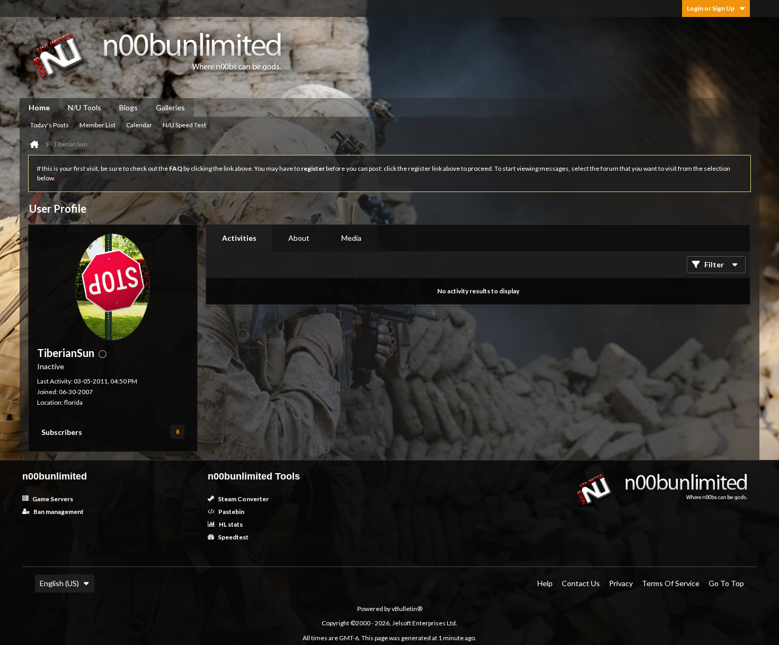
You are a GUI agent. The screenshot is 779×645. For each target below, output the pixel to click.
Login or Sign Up (710, 8)
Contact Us (581, 583)
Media (351, 237)
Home (39, 107)
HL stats (230, 524)
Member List (97, 125)
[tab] (239, 238)
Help (545, 583)
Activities (239, 237)
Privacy (621, 583)
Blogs (128, 107)
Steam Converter (243, 499)
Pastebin (230, 512)
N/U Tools (84, 107)
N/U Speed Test (184, 125)
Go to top (726, 583)
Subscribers (61, 432)
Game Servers (52, 499)
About (298, 237)
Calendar (139, 125)
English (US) (59, 583)
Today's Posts (49, 125)
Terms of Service (671, 583)
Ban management (58, 512)
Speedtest (233, 537)
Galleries (170, 107)
